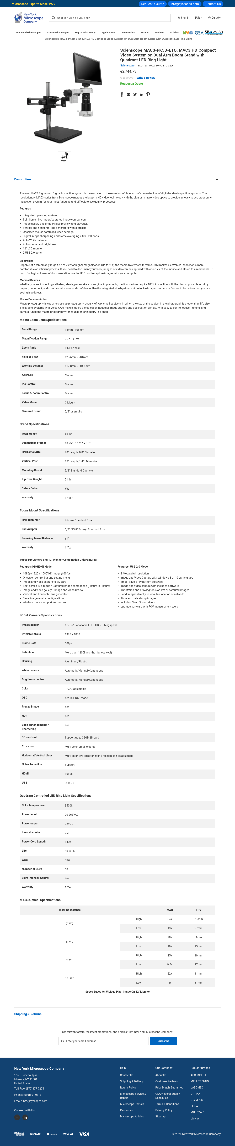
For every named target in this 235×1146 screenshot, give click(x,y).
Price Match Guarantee (169, 1087)
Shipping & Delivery (132, 1081)
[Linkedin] (141, 94)
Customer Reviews (166, 1081)
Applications (108, 32)
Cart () (216, 17)
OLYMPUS (197, 1100)
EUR (197, 17)
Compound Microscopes (28, 32)
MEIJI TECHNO (200, 1081)
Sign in (185, 17)
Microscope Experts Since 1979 (33, 4)
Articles (174, 32)
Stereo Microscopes (58, 32)
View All (195, 1118)
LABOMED (197, 1087)
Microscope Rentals (132, 1104)
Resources (126, 1110)
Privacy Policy (163, 1110)
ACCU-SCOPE (199, 1075)
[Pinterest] (148, 94)
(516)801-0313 (32, 1094)
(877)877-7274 (35, 1088)
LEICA (194, 1106)
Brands (144, 32)
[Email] (128, 94)
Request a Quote (152, 4)
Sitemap (160, 1116)
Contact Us (213, 4)
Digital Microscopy (85, 32)
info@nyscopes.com (185, 4)
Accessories (128, 32)
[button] (144, 77)
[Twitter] (135, 94)
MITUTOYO (197, 1112)
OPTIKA (195, 1093)
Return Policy (128, 1087)
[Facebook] (122, 94)
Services (159, 32)
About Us (160, 1075)
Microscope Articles (132, 1116)
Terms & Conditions (167, 1104)
